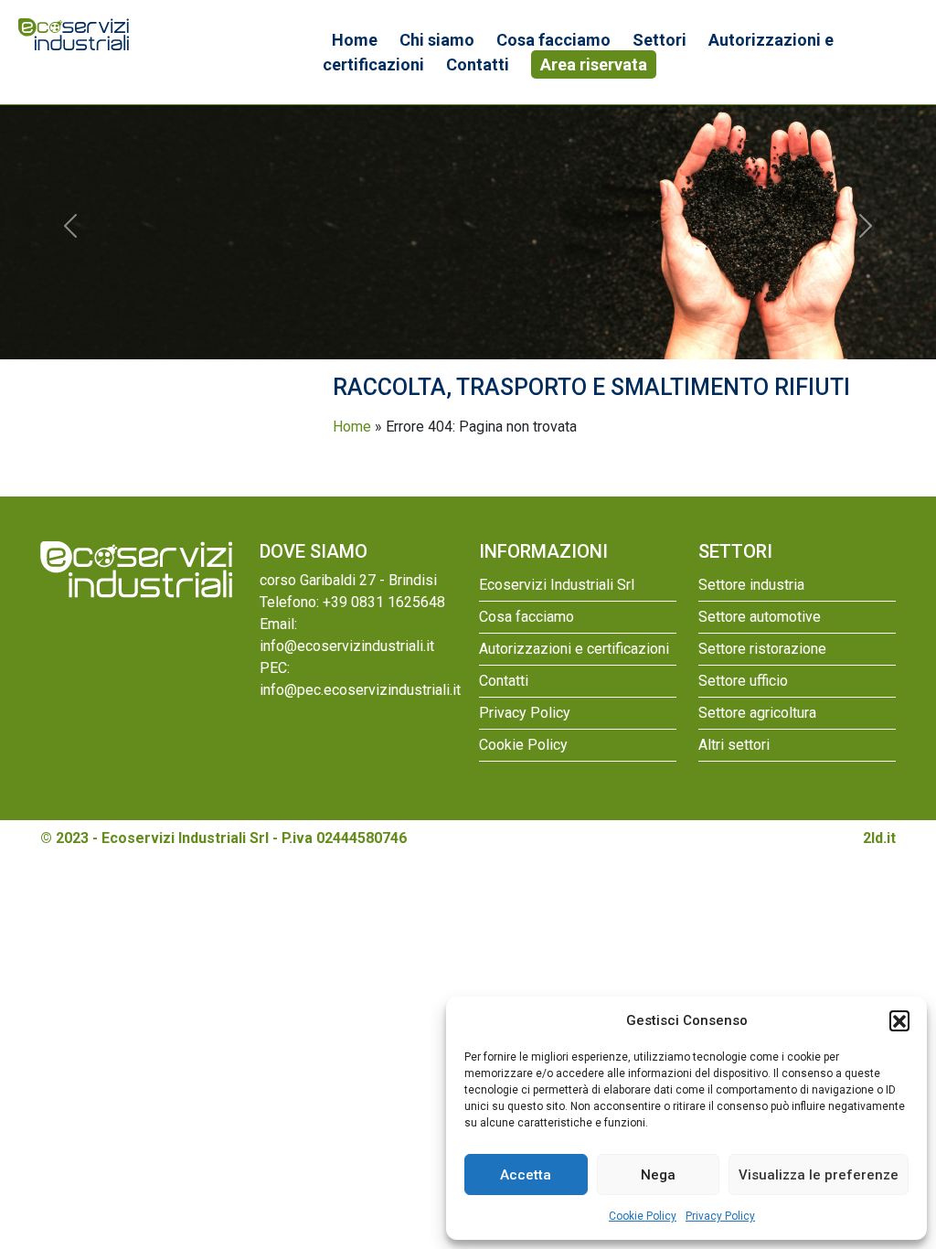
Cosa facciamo (553, 39)
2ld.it (879, 838)
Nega (658, 1175)
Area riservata (593, 64)
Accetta (525, 1175)
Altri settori (734, 744)
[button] (899, 1020)
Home (355, 39)
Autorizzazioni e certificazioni (574, 648)
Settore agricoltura (757, 712)
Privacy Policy (720, 1216)
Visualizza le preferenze (819, 1175)
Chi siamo (436, 39)
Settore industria (751, 584)
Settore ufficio (743, 680)
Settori (659, 39)
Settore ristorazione (762, 648)
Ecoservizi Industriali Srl (556, 584)
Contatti (477, 64)
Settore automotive (759, 616)
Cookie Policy (642, 1216)
